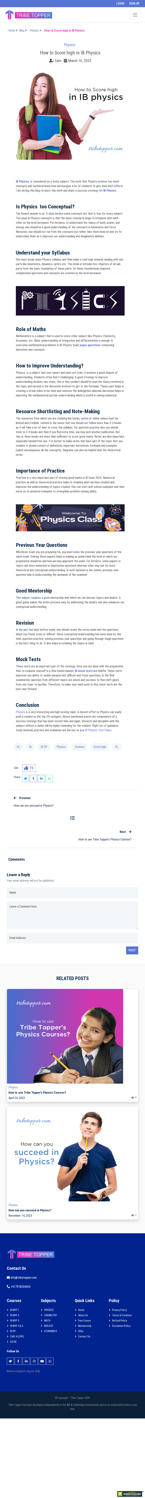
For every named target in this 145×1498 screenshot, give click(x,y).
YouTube (37, 92)
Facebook (37, 61)
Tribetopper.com (41, 104)
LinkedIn (37, 79)
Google (36, 49)
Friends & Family (41, 98)
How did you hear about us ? (47, 37)
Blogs (35, 85)
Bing (34, 55)
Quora (35, 73)
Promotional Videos (43, 43)
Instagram (37, 67)
